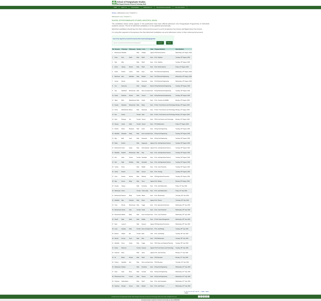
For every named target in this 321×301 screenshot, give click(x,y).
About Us (124, 7)
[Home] (129, 3)
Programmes (135, 7)
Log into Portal (180, 7)
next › (203, 291)
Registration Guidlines (163, 7)
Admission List (147, 7)
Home (115, 7)
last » (207, 291)
